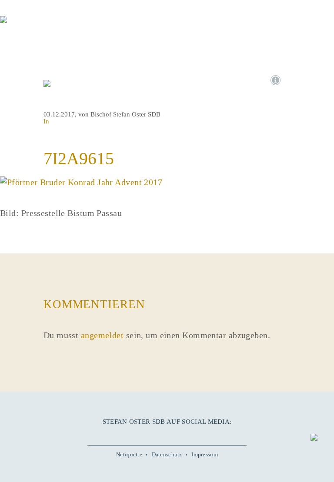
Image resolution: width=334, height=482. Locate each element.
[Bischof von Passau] (52, 25)
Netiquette (129, 455)
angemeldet (102, 335)
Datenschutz (167, 455)
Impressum (204, 455)
